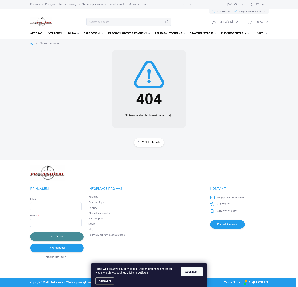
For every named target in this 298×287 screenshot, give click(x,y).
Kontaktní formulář (227, 224)
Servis (132, 4)
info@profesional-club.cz (230, 197)
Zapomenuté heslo (56, 257)
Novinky (72, 4)
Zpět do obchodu (151, 142)
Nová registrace (56, 247)
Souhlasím (191, 271)
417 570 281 (224, 204)
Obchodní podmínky (92, 4)
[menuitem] (37, 33)
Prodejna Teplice (54, 4)
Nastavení (104, 281)
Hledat (166, 21)
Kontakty (35, 4)
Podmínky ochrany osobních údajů (106, 235)
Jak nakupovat (116, 4)
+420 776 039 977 (227, 211)
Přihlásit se (57, 236)
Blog (143, 4)
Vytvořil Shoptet (232, 282)
